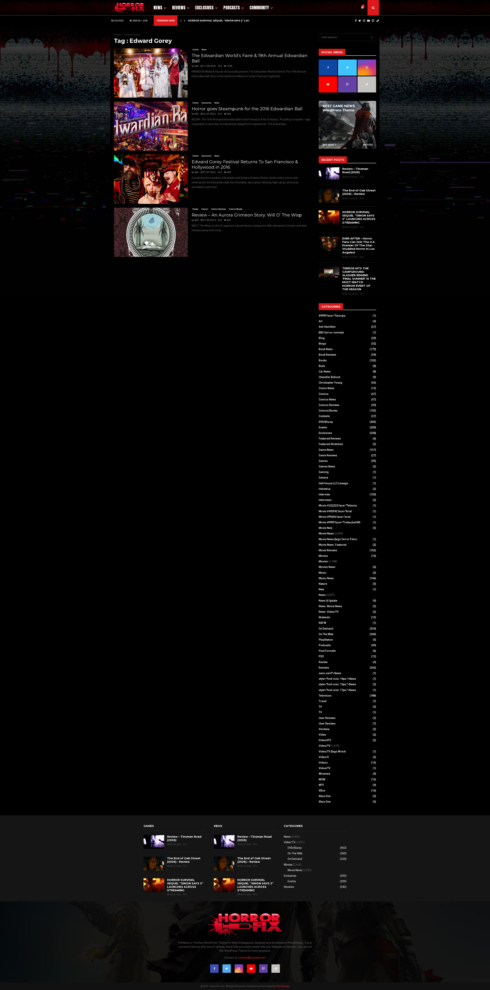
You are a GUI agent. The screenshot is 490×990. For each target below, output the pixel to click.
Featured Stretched (331, 444)
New (321, 589)
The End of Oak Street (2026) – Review (359, 192)
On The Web (326, 634)
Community (259, 8)
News (158, 8)
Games (323, 460)
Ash (196, 66)
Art (320, 321)
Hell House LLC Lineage (333, 483)
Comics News (327, 399)
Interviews (325, 500)
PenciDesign (283, 986)
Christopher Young (330, 382)
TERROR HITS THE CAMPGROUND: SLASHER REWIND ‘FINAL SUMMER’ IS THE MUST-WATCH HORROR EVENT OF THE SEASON (359, 279)
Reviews (178, 8)
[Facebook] (356, 21)
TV (320, 706)
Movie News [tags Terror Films (338, 539)
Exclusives (204, 8)
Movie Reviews (328, 550)
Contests (324, 416)
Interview (324, 494)
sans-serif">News (330, 673)
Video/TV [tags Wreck (332, 751)
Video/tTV (325, 740)
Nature (323, 583)
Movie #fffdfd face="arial (334, 516)
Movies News (327, 567)
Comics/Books (236, 209)
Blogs (322, 343)
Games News (327, 466)
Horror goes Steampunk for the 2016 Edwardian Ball (247, 108)
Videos (323, 762)
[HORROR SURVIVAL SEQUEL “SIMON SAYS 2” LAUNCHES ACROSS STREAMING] (329, 217)
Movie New (325, 527)
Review (323, 662)
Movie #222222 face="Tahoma (338, 505)
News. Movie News (330, 606)
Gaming (324, 472)
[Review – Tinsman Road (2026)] (329, 174)
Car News (325, 371)
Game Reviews (328, 455)
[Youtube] (368, 21)
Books (195, 209)
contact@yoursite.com (252, 957)
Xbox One (325, 796)
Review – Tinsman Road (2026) (355, 170)
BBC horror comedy (331, 332)
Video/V (324, 757)
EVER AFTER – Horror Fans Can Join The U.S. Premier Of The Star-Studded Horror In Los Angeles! (358, 245)
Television (325, 695)
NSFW (322, 622)
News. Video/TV (329, 611)
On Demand (326, 628)
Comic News (326, 388)
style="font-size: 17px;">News (337, 690)
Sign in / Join (140, 20)
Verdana (324, 729)
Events (196, 50)
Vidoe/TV (324, 768)
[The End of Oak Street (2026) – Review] (329, 196)
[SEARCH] (372, 37)
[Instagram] (364, 21)
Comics (204, 209)
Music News (326, 578)
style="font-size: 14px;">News (337, 678)
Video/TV (324, 745)
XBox (322, 790)
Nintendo (324, 617)
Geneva (323, 477)
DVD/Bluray (326, 421)
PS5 (321, 656)
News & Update (328, 600)
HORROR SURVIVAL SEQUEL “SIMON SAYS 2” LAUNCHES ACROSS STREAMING (358, 217)
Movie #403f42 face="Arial (335, 511)
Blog (322, 338)
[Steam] (377, 21)
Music (322, 572)
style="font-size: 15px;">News (337, 684)
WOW (322, 779)
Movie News (326, 533)
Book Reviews (327, 354)
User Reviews (327, 718)
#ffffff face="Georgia (332, 315)
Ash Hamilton (327, 326)
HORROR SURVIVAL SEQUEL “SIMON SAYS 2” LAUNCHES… (224, 20)
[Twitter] (360, 21)
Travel (323, 701)
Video (322, 734)
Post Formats (327, 650)
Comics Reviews (218, 209)
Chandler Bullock (329, 377)
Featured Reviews (330, 438)
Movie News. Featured (332, 544)
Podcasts (231, 8)
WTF (321, 785)
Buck (322, 366)
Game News (326, 449)
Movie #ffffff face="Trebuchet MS (339, 522)
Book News (326, 349)
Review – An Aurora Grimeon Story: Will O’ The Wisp (247, 215)
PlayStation (326, 639)
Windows (324, 773)
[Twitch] (373, 21)
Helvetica (324, 488)
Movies (323, 555)
